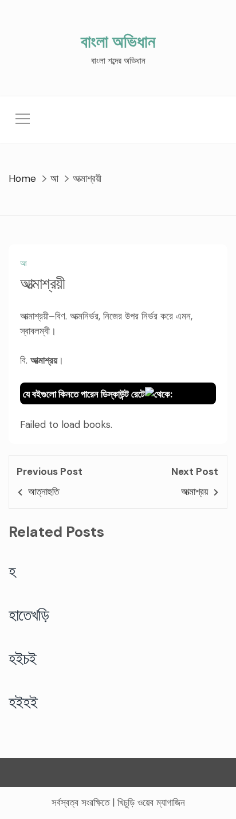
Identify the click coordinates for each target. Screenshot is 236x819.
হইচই (23, 658)
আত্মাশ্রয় (194, 491)
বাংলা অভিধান (118, 41)
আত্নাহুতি (43, 491)
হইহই (23, 702)
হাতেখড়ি (29, 614)
